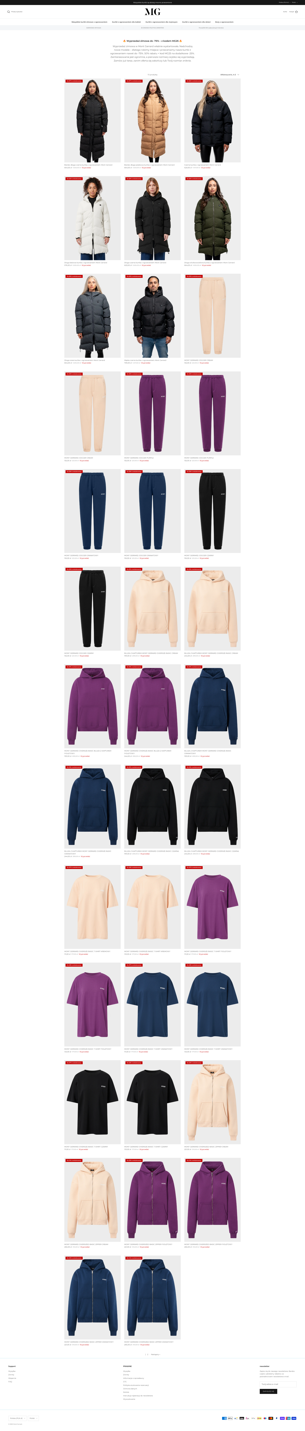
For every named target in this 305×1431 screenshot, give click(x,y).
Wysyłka (11, 1371)
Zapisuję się (268, 1391)
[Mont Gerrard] (152, 11)
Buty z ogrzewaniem (224, 22)
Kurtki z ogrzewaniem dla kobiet (126, 22)
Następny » (155, 1354)
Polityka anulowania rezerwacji (136, 1385)
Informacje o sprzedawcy (133, 1378)
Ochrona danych (130, 1389)
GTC (125, 1382)
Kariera (126, 1392)
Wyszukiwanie (129, 1399)
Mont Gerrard (17, 1424)
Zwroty (11, 1375)
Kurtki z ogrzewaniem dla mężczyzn (162, 22)
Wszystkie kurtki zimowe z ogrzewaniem (89, 22)
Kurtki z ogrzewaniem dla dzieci (196, 22)
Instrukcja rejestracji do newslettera (138, 1396)
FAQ (10, 1382)
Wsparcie (12, 1378)
